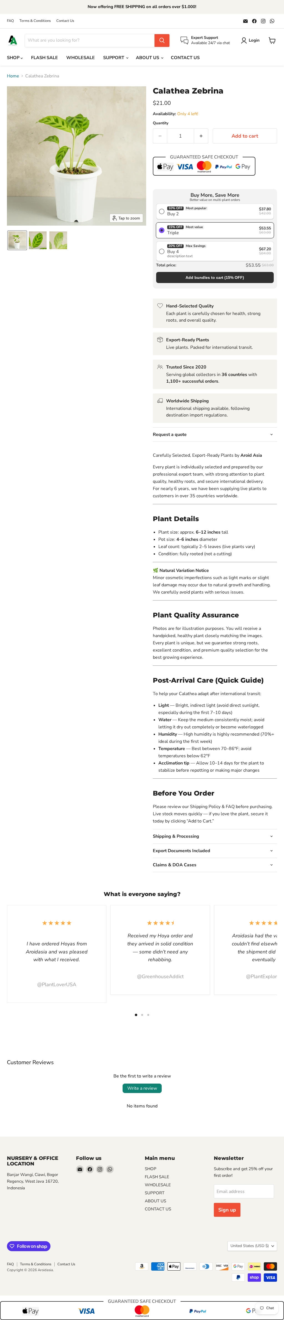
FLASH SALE (44, 58)
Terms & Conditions (35, 21)
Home (13, 76)
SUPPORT (114, 58)
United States (249, 1245)
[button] (17, 240)
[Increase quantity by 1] (201, 136)
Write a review (142, 1088)
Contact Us (65, 21)
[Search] (161, 40)
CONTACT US (185, 58)
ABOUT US (148, 58)
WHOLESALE (80, 58)
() (215, 277)
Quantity (160, 123)
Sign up (227, 1210)
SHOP (14, 58)
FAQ (10, 21)
